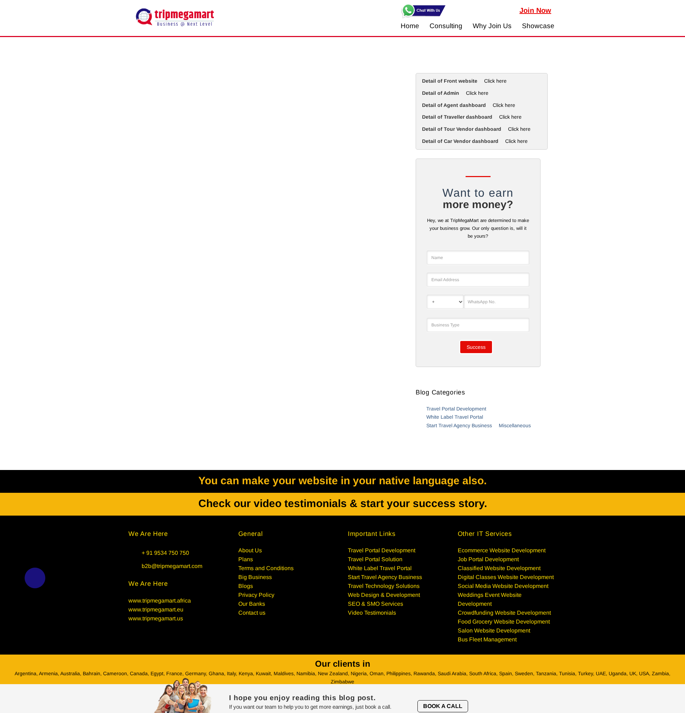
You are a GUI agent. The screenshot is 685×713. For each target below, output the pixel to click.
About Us (250, 550)
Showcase (538, 26)
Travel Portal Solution (375, 559)
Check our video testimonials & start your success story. (342, 503)
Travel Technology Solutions (384, 586)
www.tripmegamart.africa (159, 601)
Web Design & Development (384, 595)
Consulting (446, 26)
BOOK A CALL (442, 706)
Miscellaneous (515, 425)
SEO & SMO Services (375, 604)
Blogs (245, 586)
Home (410, 26)
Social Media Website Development (503, 586)
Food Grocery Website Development (504, 622)
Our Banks (251, 604)
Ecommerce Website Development (502, 550)
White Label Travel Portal (454, 417)
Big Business (255, 577)
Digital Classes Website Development (506, 577)
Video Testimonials (372, 613)
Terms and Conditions (266, 568)
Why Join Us (492, 26)
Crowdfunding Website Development (504, 613)
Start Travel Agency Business (459, 425)
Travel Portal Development (456, 409)
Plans (245, 559)
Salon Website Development (494, 630)
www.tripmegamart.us (155, 618)
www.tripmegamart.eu (155, 609)
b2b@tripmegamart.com (172, 566)
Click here (495, 81)
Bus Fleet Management (487, 639)
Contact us (251, 613)
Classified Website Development (499, 568)
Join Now (535, 10)
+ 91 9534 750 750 (165, 553)
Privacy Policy (256, 595)
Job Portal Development (488, 559)
